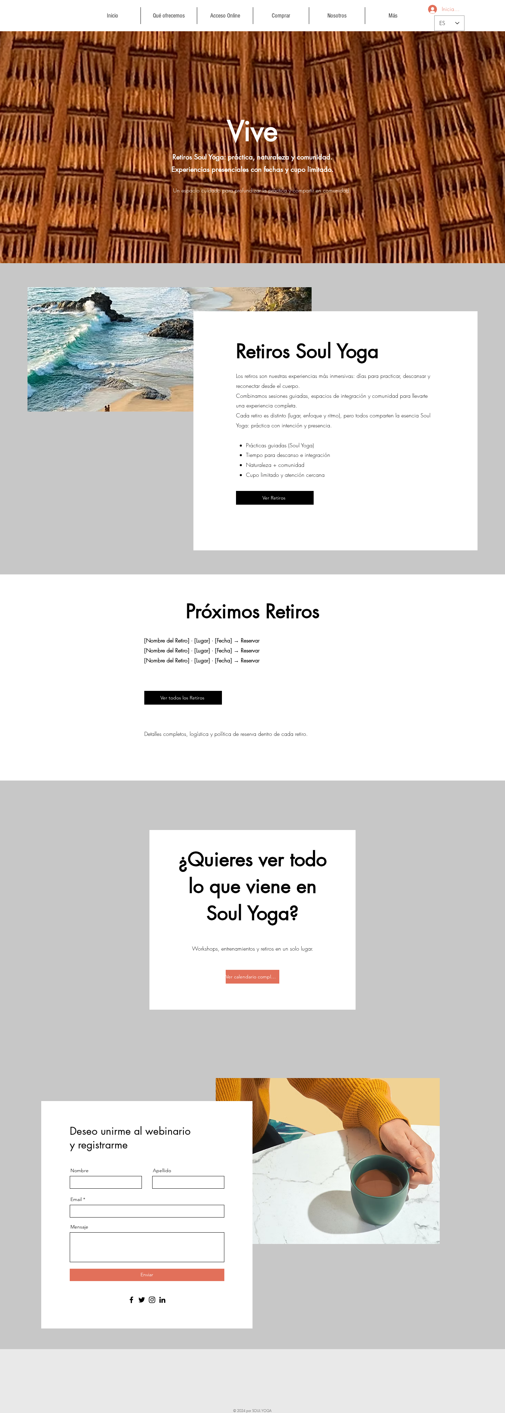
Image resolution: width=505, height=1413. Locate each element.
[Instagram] (152, 1300)
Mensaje (79, 1226)
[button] (169, 15)
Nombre (79, 1170)
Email (76, 1199)
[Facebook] (131, 1300)
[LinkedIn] (162, 1300)
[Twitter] (141, 1300)
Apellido (162, 1170)
